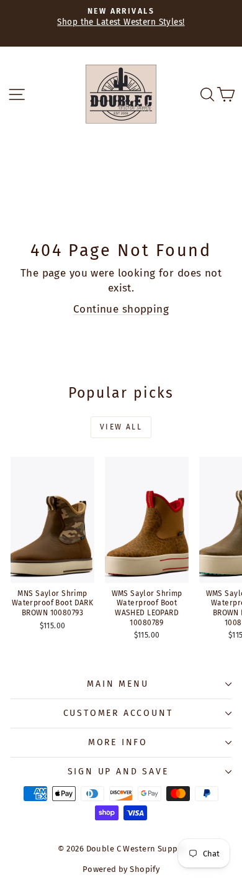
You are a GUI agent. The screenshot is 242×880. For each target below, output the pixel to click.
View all (121, 427)
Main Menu (117, 684)
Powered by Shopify (121, 869)
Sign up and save (118, 771)
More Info (118, 742)
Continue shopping (121, 309)
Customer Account (118, 713)
